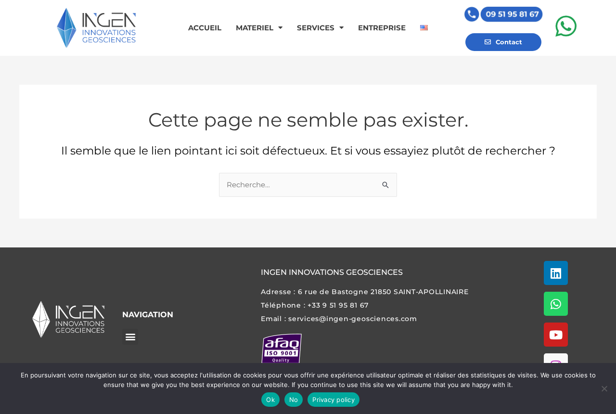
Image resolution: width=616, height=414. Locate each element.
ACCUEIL (204, 27)
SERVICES (315, 27)
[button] (130, 337)
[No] (604, 388)
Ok (270, 399)
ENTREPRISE (382, 27)
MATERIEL (254, 27)
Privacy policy (333, 399)
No (293, 399)
